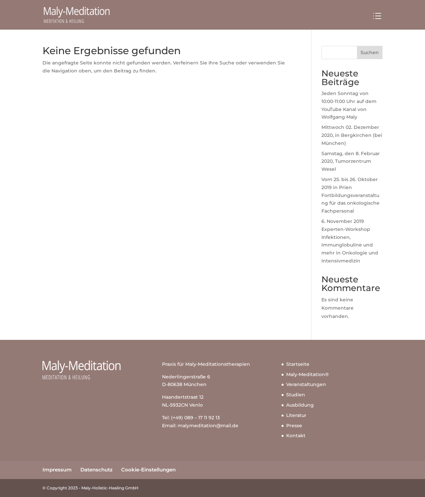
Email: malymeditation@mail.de (200, 426)
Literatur (296, 415)
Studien (295, 395)
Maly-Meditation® (307, 374)
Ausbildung (300, 405)
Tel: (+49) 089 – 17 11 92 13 (191, 418)
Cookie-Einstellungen (148, 469)
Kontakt (295, 436)
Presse (294, 426)
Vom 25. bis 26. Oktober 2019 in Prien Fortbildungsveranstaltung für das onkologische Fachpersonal (350, 195)
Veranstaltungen (306, 384)
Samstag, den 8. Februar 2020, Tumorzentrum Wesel (350, 161)
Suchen (370, 52)
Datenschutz (96, 469)
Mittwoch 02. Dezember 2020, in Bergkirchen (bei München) (351, 135)
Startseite (297, 364)
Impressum (57, 469)
